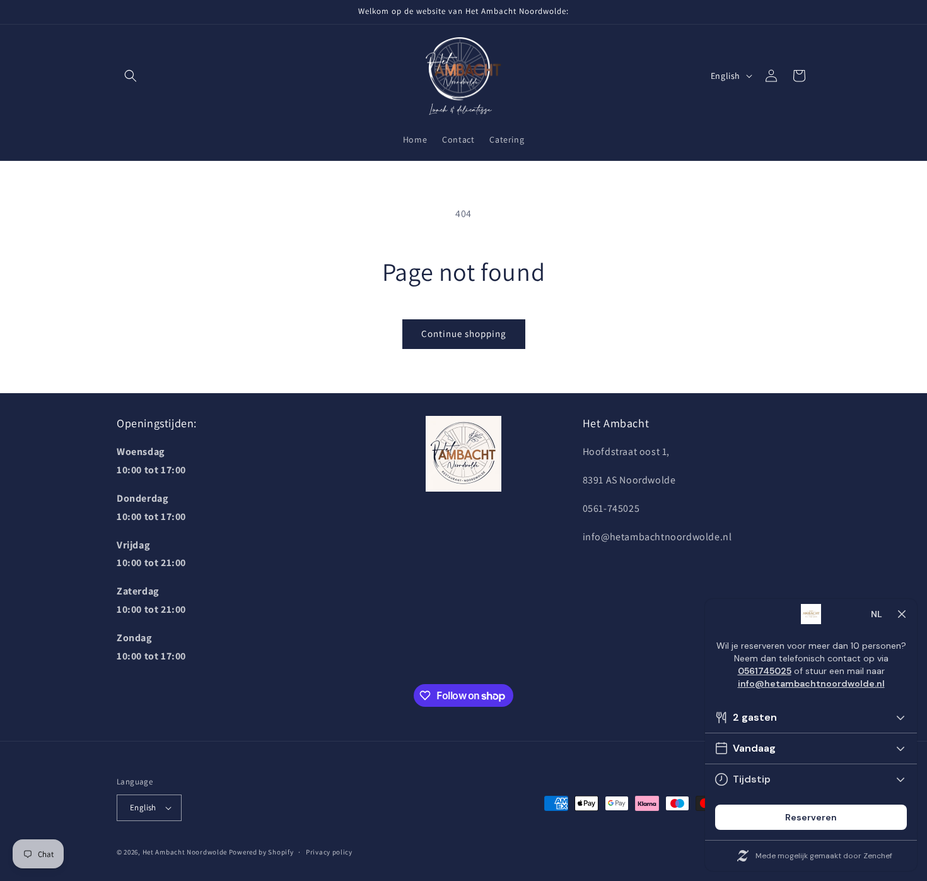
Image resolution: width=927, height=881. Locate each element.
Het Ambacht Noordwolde (185, 852)
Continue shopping (463, 334)
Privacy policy (329, 852)
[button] (130, 76)
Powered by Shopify (261, 852)
